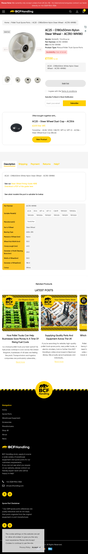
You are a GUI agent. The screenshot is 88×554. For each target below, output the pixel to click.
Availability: (51, 52)
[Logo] (21, 11)
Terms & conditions (69, 91)
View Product (41, 139)
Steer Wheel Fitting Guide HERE (24, 184)
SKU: (47, 45)
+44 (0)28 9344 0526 (14, 482)
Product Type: (50, 48)
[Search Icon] (70, 11)
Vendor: (48, 39)
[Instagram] (10, 494)
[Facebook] (4, 494)
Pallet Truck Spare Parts (20, 23)
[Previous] (6, 49)
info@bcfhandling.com (15, 486)
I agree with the (54, 91)
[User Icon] (77, 11)
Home (6, 23)
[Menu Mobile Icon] (3, 11)
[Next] (39, 49)
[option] (22, 49)
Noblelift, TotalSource (60, 39)
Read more (20, 362)
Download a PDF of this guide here (19, 186)
